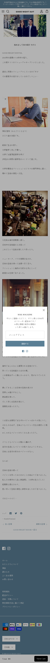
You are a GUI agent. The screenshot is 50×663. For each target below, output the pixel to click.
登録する (25, 343)
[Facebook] (23, 351)
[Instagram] (27, 351)
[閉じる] (44, 310)
